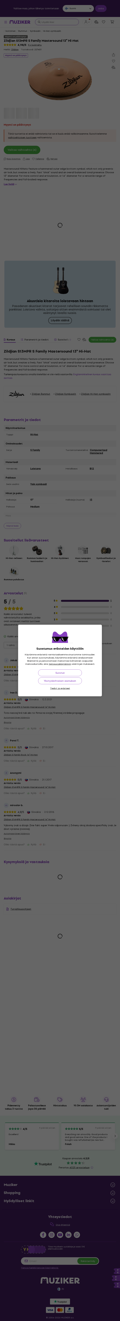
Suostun (60, 673)
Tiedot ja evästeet (60, 688)
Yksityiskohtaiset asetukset (60, 681)
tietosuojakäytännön (60, 664)
